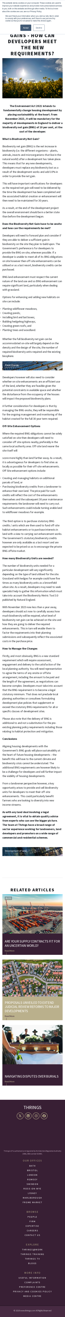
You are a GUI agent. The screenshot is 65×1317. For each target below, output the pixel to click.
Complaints (32, 1282)
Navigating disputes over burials (32, 1076)
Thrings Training (32, 1254)
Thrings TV (32, 1258)
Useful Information (32, 1277)
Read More (10, 950)
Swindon (32, 1184)
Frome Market (32, 1202)
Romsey (32, 1179)
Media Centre (32, 1296)
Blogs (32, 1263)
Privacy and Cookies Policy (32, 1291)
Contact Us (32, 1235)
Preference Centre (32, 1286)
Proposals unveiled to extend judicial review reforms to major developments (32, 1007)
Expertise (32, 1226)
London (32, 1174)
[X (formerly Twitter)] (20, 1116)
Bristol (32, 1170)
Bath (32, 1165)
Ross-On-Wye (32, 1188)
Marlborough (32, 1197)
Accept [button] (26, 27)
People (32, 1216)
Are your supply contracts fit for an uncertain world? (32, 943)
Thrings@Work (32, 1249)
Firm (33, 1221)
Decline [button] (39, 27)
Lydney (32, 1193)
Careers (32, 1230)
